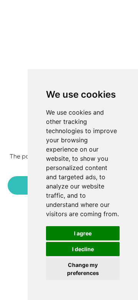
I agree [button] (83, 233)
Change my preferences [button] (83, 269)
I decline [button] (83, 249)
